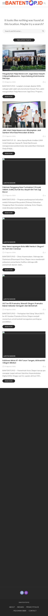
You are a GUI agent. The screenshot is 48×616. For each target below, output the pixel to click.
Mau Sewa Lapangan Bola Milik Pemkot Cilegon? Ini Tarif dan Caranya (23, 247)
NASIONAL (8, 69)
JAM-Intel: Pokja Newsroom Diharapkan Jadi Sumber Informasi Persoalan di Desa (21, 131)
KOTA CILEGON (10, 182)
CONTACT (33, 611)
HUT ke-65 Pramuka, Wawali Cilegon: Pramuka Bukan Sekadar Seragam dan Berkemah (22, 304)
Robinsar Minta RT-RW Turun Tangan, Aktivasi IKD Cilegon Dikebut (23, 361)
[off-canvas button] (3, 3)
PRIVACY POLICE (32, 607)
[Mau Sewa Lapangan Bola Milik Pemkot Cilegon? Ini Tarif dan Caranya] (24, 230)
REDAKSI (20, 607)
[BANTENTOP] (24, 2)
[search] (44, 3)
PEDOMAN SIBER (20, 611)
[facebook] (22, 593)
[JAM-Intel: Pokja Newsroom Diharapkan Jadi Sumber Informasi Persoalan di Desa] (24, 114)
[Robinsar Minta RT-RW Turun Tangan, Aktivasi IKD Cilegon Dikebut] (24, 344)
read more (9, 96)
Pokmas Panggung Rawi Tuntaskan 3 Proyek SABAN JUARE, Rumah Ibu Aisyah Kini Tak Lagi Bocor (21, 189)
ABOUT (12, 607)
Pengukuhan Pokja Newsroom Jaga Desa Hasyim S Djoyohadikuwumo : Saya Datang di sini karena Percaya (23, 76)
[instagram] (26, 593)
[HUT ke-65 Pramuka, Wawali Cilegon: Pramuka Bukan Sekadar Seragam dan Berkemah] (24, 287)
